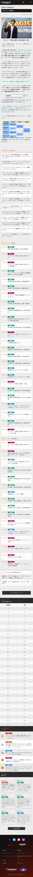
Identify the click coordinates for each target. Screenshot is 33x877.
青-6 (8, 666)
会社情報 (4, 863)
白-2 (8, 713)
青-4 (8, 688)
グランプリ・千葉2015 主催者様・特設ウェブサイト (16, 81)
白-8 (8, 648)
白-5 (8, 681)
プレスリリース (20, 860)
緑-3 (8, 695)
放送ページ (25, 97)
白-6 (8, 670)
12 (8, 619)
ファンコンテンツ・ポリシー (8, 856)
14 (8, 612)
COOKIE (4, 860)
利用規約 (4, 850)
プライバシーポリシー (7, 853)
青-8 (8, 645)
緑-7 (8, 652)
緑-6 (8, 663)
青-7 (8, 655)
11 (8, 623)
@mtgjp (3, 110)
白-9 (8, 637)
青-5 (8, 677)
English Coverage (27, 14)
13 (8, 616)
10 (8, 626)
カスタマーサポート (21, 853)
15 (8, 608)
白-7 (8, 659)
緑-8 (8, 641)
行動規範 (19, 850)
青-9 (8, 634)
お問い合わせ (20, 863)
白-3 (8, 702)
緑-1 (8, 717)
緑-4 (8, 684)
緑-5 (8, 673)
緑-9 (8, 630)
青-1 (8, 720)
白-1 (8, 724)
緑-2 (8, 706)
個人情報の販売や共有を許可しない (24, 856)
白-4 (8, 692)
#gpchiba (7, 112)
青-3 (8, 699)
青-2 (8, 710)
